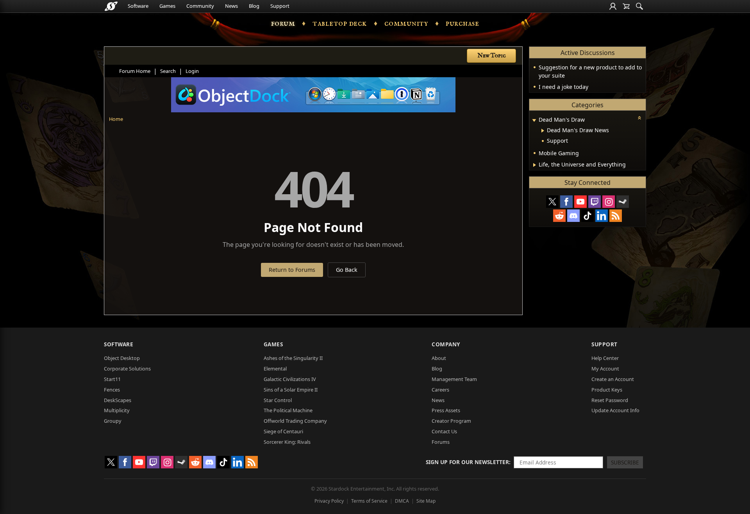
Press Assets (446, 410)
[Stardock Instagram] (609, 202)
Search (168, 70)
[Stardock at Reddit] (559, 216)
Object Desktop (122, 358)
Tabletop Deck (339, 23)
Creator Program (451, 420)
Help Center (605, 358)
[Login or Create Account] (613, 6)
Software (138, 5)
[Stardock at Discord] (573, 216)
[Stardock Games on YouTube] (580, 202)
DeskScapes (117, 400)
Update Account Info (615, 410)
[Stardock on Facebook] (566, 202)
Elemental (275, 368)
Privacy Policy (329, 501)
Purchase (462, 23)
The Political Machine (288, 410)
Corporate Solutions (127, 368)
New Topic (491, 56)
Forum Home (134, 70)
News (231, 5)
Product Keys (606, 389)
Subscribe (625, 462)
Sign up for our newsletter (467, 462)
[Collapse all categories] (639, 118)
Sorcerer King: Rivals (287, 441)
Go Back (346, 269)
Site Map (426, 501)
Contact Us (444, 431)
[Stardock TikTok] (587, 216)
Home (116, 118)
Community (200, 5)
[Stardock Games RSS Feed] (616, 216)
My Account (605, 368)
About (439, 358)
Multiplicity (117, 410)
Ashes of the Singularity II (293, 358)
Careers (440, 389)
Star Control (278, 400)
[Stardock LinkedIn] (602, 216)
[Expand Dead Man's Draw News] (542, 131)
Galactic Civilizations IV (290, 379)
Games (167, 5)
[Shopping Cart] (626, 6)
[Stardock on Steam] (623, 202)
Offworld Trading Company (295, 420)
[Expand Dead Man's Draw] (534, 120)
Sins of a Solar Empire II (291, 389)
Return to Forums (292, 269)
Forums (441, 441)
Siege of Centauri (283, 431)
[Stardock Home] (111, 6)
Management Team (454, 379)
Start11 (112, 379)
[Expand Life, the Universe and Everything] (534, 165)
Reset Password (609, 400)
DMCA (402, 501)
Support (279, 5)
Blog (254, 5)
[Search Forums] (639, 6)
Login (192, 70)
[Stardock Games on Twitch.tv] (595, 202)
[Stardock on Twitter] (552, 202)
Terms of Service (369, 501)
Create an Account (612, 379)
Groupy (112, 420)
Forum (283, 23)
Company (446, 344)
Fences (112, 389)
